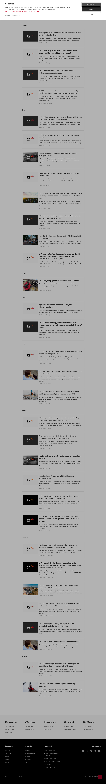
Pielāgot (91, 14)
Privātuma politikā (36, 11)
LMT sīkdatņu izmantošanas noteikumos (16, 11)
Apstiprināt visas (91, 4)
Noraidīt (91, 9)
